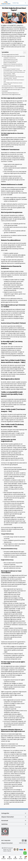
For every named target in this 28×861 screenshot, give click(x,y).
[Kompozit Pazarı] (5, 2)
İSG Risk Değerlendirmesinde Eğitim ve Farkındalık (12, 90)
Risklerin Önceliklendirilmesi (10, 62)
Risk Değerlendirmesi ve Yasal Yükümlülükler (13, 87)
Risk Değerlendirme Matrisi (10, 75)
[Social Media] (23, 840)
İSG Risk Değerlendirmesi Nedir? (10, 54)
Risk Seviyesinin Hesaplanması (11, 61)
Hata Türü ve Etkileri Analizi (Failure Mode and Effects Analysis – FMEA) (14, 73)
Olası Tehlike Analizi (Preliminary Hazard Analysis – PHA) (13, 83)
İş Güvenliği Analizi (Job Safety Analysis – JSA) (14, 70)
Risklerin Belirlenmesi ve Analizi (11, 59)
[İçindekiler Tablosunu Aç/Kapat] (23, 52)
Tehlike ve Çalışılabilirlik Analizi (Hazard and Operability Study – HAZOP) (14, 77)
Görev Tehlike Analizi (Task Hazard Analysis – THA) (14, 80)
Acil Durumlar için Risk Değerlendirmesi (12, 86)
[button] (3, 857)
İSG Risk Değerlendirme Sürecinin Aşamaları (13, 56)
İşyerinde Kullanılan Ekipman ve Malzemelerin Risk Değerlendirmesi (11, 93)
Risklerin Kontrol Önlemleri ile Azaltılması (13, 64)
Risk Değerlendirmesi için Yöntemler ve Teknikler (12, 66)
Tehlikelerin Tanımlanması (10, 58)
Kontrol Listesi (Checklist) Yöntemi (12, 69)
